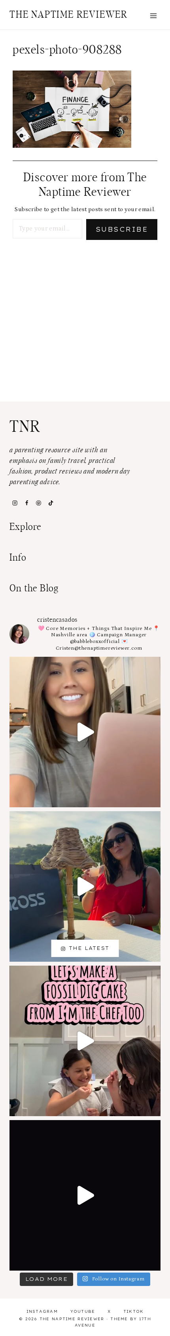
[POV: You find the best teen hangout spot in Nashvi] (85, 1195)
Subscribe (122, 229)
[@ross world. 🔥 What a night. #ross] (85, 886)
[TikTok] (50, 503)
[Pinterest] (39, 503)
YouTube (82, 1311)
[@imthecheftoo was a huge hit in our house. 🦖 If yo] (85, 1041)
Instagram (42, 1311)
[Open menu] (153, 15)
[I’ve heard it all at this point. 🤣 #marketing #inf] (85, 732)
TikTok (133, 1311)
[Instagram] (14, 503)
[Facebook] (26, 503)
